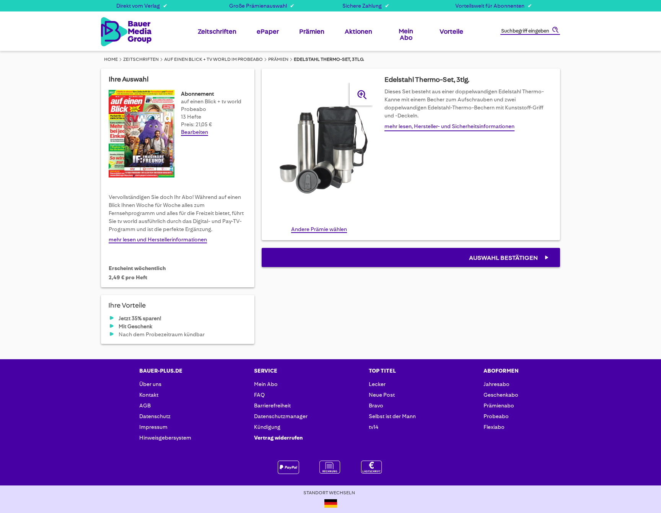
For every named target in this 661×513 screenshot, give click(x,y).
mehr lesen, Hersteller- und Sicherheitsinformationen (449, 126)
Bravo (376, 405)
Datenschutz (155, 416)
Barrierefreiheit (272, 405)
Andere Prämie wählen (319, 229)
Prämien (278, 59)
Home (111, 59)
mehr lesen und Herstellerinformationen (158, 239)
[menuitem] (217, 34)
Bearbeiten (194, 132)
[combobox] (530, 31)
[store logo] (113, 31)
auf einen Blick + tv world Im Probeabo (213, 59)
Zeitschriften (141, 59)
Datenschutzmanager (281, 416)
